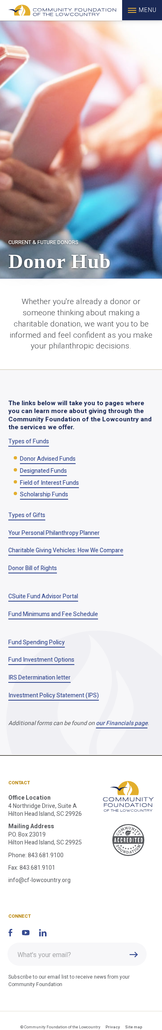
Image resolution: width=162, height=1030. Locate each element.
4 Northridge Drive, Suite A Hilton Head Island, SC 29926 (45, 810)
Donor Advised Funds (48, 459)
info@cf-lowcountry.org (39, 880)
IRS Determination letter (39, 677)
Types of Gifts (26, 515)
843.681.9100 (46, 855)
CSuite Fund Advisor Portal (43, 596)
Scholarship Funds (44, 494)
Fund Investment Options (41, 659)
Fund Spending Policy (36, 642)
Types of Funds (28, 441)
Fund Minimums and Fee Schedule (53, 614)
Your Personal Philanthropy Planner (54, 533)
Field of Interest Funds (49, 483)
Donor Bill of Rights (32, 568)
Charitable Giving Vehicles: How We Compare (65, 550)
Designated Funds (43, 471)
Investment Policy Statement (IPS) (53, 695)
